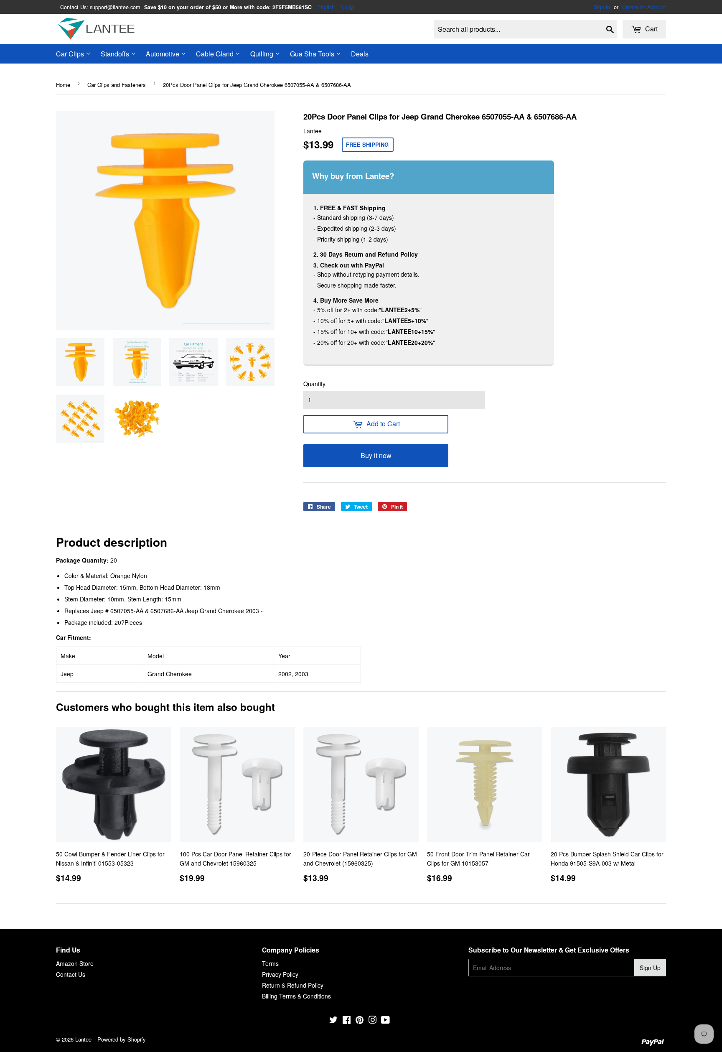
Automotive (163, 54)
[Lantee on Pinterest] (359, 1020)
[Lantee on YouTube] (385, 1020)
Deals (360, 54)
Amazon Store (75, 963)
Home (63, 85)
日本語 (346, 7)
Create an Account (644, 7)
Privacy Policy (280, 974)
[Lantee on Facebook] (346, 1020)
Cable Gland (215, 54)
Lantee (83, 1039)
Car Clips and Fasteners (116, 85)
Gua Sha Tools (313, 54)
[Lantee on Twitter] (333, 1020)
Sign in (602, 7)
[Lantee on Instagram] (373, 1020)
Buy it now (376, 455)
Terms (270, 963)
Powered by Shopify (121, 1039)
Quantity (314, 384)
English (326, 7)
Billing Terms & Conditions (296, 996)
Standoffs (116, 54)
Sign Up (650, 967)
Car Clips (71, 54)
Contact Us (70, 974)
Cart (650, 28)
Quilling (262, 54)
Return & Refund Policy (292, 985)
